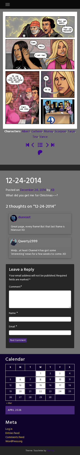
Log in (8, 429)
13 (20, 385)
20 (20, 391)
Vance (43, 136)
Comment (15, 287)
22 (40, 391)
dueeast (24, 217)
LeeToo (50, 451)
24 (60, 391)
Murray (48, 131)
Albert (26, 131)
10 (60, 379)
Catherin (36, 131)
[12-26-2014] (47, 145)
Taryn (71, 131)
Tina (35, 136)
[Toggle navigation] (7, 4)
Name (12, 313)
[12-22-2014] (33, 145)
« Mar (9, 403)
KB (52, 190)
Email (12, 327)
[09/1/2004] (27, 145)
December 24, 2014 (33, 190)
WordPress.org (13, 441)
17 (60, 385)
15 (41, 385)
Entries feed (12, 433)
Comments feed (14, 437)
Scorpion (60, 131)
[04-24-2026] (52, 145)
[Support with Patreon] (40, 153)
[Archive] (40, 145)
